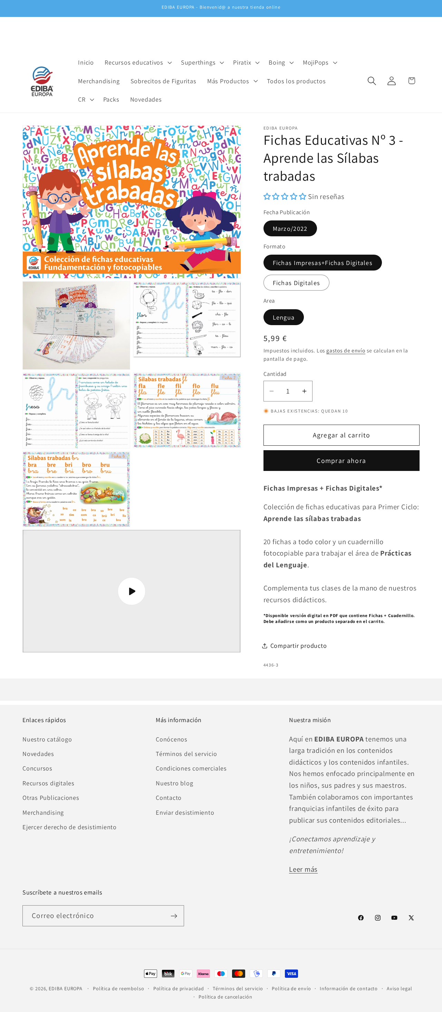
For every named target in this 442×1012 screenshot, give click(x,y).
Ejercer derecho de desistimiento (69, 826)
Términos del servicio (186, 753)
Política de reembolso (118, 988)
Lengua (284, 317)
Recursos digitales (48, 782)
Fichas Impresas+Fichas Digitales (323, 262)
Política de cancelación (225, 996)
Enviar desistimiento (185, 812)
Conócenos (172, 739)
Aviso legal (399, 988)
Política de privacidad (178, 988)
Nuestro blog (174, 782)
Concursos (37, 768)
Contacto (169, 797)
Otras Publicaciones (50, 797)
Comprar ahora (341, 460)
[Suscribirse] (174, 916)
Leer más (303, 869)
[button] (137, 62)
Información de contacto (349, 988)
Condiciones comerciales (191, 768)
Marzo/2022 (290, 228)
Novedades (38, 753)
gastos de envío (345, 350)
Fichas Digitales (296, 282)
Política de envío (291, 988)
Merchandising (43, 812)
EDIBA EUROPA (66, 988)
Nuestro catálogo (47, 739)
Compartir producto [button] (298, 645)
